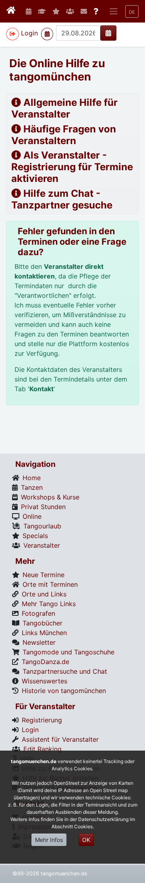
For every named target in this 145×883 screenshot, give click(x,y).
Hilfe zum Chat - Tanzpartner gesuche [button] (61, 199)
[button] (132, 11)
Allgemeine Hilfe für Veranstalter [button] (64, 108)
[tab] (72, 108)
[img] (108, 33)
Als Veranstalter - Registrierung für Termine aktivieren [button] (72, 166)
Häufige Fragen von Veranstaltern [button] (63, 134)
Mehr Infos (49, 839)
